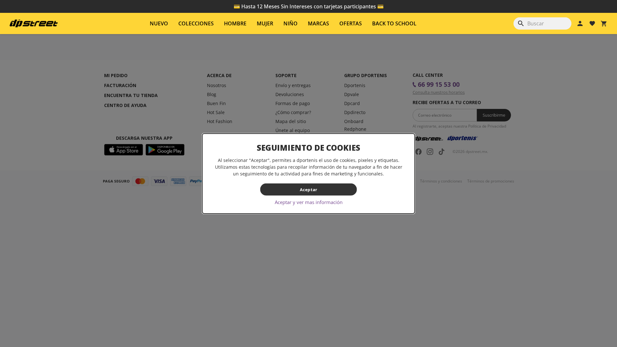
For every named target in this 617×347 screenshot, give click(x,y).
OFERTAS (350, 23)
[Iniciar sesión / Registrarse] (580, 23)
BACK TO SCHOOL (394, 23)
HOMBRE (235, 23)
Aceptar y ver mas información (309, 202)
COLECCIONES (196, 23)
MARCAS (318, 23)
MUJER (265, 23)
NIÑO (290, 23)
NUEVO (159, 23)
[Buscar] (520, 23)
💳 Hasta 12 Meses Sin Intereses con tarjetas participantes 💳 (309, 6)
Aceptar (308, 189)
